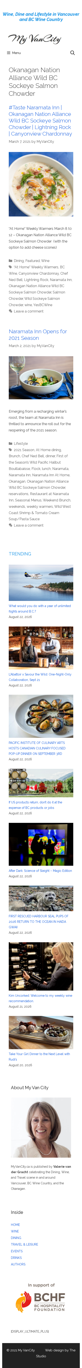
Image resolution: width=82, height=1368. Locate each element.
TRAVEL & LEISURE (24, 1244)
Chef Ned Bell (33, 456)
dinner (50, 456)
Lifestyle (21, 443)
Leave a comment (29, 311)
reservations (18, 494)
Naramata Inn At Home (51, 475)
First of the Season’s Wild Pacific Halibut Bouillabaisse (38, 462)
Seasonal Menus (28, 500)
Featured (32, 261)
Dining (19, 261)
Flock (35, 469)
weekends (17, 506)
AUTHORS (18, 1264)
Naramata (60, 469)
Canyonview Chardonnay (39, 273)
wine (28, 305)
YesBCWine (42, 305)
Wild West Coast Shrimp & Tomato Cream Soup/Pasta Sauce (40, 512)
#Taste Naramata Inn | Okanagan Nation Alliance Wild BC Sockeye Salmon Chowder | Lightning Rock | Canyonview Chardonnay (40, 120)
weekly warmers (40, 506)
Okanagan (17, 481)
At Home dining (48, 450)
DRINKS (16, 1258)
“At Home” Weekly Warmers (36, 267)
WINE (15, 1231)
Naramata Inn (61, 280)
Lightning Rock (36, 280)
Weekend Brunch (56, 500)
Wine (45, 261)
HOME (15, 1225)
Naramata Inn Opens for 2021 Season (38, 334)
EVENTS (17, 1251)
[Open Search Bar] (72, 52)
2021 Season (24, 450)
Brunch (14, 456)
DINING (16, 1238)
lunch (46, 469)
